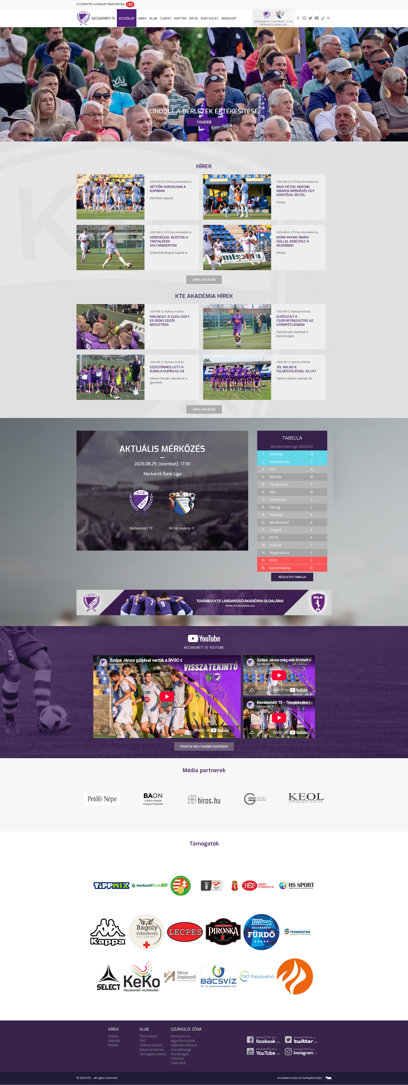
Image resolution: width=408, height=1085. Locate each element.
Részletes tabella (292, 577)
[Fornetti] (295, 976)
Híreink (113, 1045)
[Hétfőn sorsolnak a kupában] (110, 218)
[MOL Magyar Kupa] (211, 885)
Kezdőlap (127, 18)
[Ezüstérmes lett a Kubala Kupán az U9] (110, 398)
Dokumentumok (151, 1049)
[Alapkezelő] (180, 976)
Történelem (148, 1036)
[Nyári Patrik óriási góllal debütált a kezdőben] (237, 269)
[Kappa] (108, 931)
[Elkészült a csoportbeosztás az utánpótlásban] (237, 348)
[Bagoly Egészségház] (147, 931)
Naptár (180, 18)
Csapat (165, 18)
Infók (193, 18)
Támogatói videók (152, 1054)
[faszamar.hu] (327, 1078)
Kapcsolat (209, 18)
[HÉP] (258, 885)
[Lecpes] (185, 931)
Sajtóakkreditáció (184, 1045)
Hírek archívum (204, 279)
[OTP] (150, 885)
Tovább (204, 122)
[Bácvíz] (218, 976)
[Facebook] (298, 18)
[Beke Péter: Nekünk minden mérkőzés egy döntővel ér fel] (237, 218)
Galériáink (178, 1063)
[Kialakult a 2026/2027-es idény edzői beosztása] (110, 348)
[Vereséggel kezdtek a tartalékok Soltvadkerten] (110, 269)
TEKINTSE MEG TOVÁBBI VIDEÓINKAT (204, 746)
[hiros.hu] (153, 799)
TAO (142, 1040)
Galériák (114, 1040)
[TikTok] (323, 18)
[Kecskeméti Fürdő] (261, 931)
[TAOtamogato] (257, 976)
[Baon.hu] (204, 798)
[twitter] (310, 18)
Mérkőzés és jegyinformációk (183, 1038)
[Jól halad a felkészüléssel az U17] (237, 398)
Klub (153, 18)
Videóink (177, 1058)
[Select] (108, 976)
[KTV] (255, 801)
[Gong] (102, 798)
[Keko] (142, 976)
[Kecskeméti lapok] (306, 795)
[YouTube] (317, 18)
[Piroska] (223, 931)
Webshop (228, 18)
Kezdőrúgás (180, 1054)
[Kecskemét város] (235, 885)
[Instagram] (304, 18)
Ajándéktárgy (181, 1049)
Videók (113, 1036)
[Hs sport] (296, 885)
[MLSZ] (180, 885)
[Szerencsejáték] (112, 885)
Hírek (142, 18)
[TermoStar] (300, 931)
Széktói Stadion (151, 1045)
